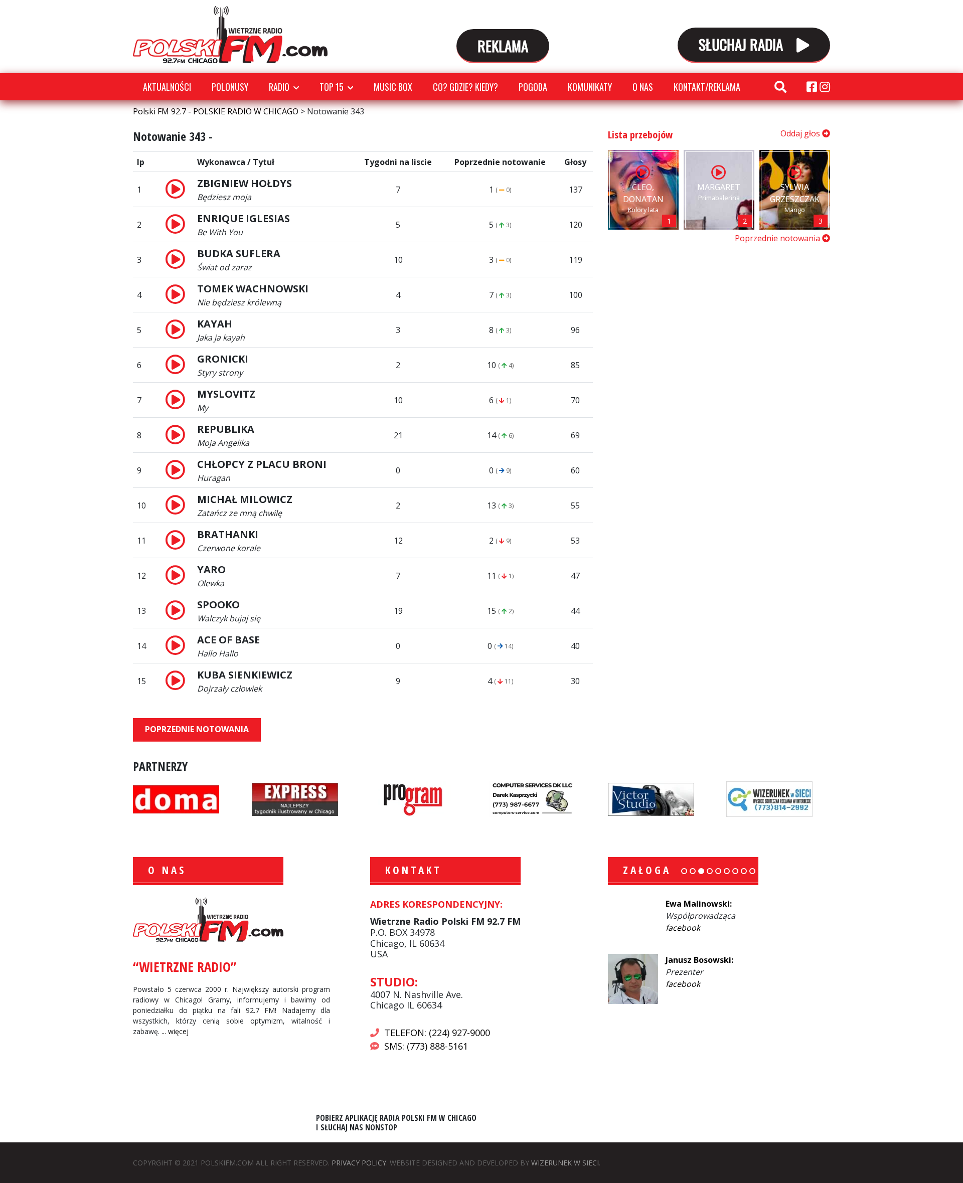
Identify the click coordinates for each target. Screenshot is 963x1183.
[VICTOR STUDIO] (651, 798)
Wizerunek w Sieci (565, 1162)
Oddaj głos (801, 133)
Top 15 (331, 86)
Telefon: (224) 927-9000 (437, 1033)
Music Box (393, 86)
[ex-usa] (295, 798)
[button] (684, 871)
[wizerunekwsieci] (769, 798)
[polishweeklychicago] (413, 798)
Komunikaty (590, 86)
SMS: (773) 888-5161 (426, 1046)
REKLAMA (502, 45)
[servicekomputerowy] (532, 798)
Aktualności (167, 86)
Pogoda (533, 86)
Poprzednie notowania (197, 729)
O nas (642, 86)
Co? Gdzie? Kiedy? (465, 86)
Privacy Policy (359, 1162)
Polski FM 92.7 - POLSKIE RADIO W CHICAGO (230, 34)
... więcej (175, 1031)
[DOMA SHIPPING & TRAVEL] (176, 798)
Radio (279, 86)
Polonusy (230, 86)
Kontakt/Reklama (707, 86)
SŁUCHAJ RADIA (742, 44)
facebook (683, 927)
